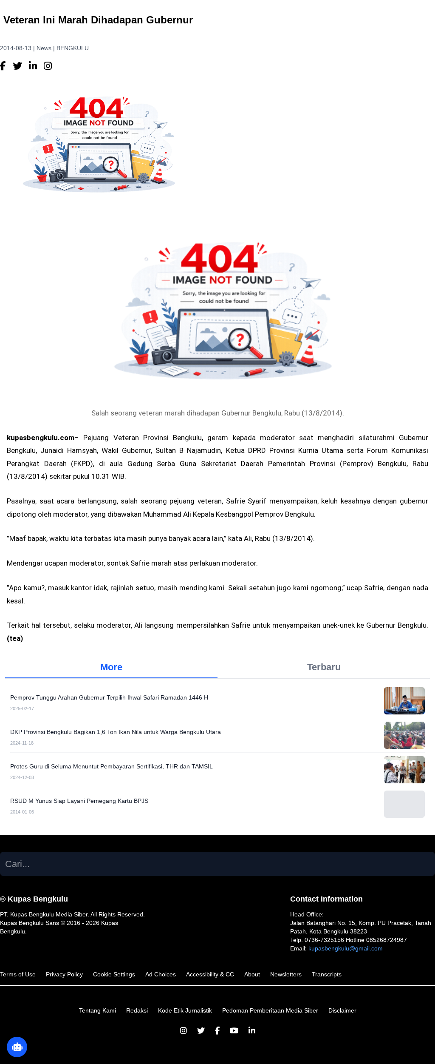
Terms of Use (18, 974)
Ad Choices (160, 974)
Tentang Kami (97, 1010)
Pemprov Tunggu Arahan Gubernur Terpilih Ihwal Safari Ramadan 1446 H (109, 697)
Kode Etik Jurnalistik (185, 1010)
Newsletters (286, 974)
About (252, 974)
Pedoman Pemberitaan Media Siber (270, 1010)
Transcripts (327, 974)
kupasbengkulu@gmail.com (345, 948)
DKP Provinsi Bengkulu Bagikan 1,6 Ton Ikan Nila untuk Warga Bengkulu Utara (115, 731)
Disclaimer (342, 1010)
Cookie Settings (114, 974)
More (111, 667)
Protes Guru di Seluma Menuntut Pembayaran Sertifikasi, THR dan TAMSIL (111, 766)
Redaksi (137, 1010)
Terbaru (324, 667)
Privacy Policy (64, 974)
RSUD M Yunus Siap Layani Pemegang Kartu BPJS (79, 800)
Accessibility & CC (210, 974)
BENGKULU (72, 48)
